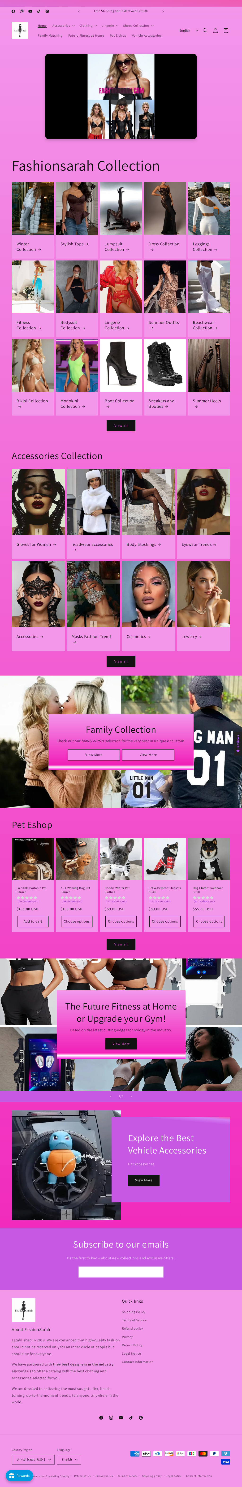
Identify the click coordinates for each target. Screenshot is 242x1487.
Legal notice (174, 1476)
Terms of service (128, 1476)
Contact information (199, 1476)
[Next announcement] (163, 11)
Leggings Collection (202, 246)
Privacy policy (104, 1476)
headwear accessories (92, 544)
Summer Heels (207, 400)
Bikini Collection (32, 400)
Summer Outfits (164, 322)
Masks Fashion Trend (91, 636)
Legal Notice (131, 1353)
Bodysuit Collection (70, 325)
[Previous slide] (110, 1096)
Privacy (127, 1337)
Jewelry (189, 636)
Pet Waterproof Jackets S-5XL (165, 890)
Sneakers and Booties (161, 403)
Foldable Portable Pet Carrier (32, 890)
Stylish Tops (71, 244)
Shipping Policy (133, 1312)
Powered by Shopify (57, 1476)
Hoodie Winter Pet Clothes (117, 890)
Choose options (77, 921)
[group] (33, 900)
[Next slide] (131, 1096)
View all (121, 425)
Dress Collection (164, 244)
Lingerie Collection (114, 325)
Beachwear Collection (203, 325)
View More (93, 754)
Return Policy (132, 1345)
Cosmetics (136, 636)
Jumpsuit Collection (114, 246)
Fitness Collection (26, 325)
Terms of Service (134, 1320)
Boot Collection (120, 400)
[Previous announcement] (79, 11)
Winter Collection (26, 246)
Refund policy (132, 1328)
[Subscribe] (158, 1272)
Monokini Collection (70, 403)
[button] (63, 25)
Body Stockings (141, 544)
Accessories (27, 636)
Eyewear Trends (197, 544)
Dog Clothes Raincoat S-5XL (208, 890)
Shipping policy (152, 1476)
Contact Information (137, 1362)
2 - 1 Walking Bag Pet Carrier (75, 890)
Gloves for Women (34, 544)
